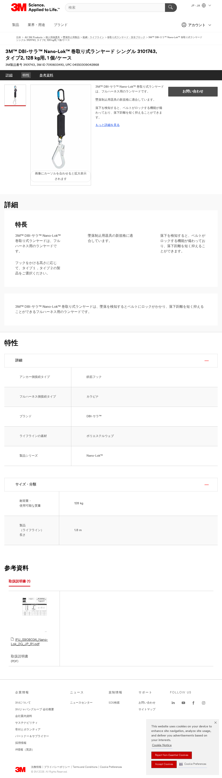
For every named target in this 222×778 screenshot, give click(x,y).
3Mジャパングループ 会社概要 (34, 709)
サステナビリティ (26, 723)
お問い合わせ (147, 702)
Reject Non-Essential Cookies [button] (171, 755)
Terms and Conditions (85, 767)
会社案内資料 (23, 716)
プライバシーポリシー (57, 767)
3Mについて (23, 702)
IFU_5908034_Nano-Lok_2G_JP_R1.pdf (29, 642)
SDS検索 (114, 702)
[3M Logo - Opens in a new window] (35, 7)
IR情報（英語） (24, 749)
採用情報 (20, 743)
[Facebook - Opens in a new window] (193, 703)
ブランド (61, 25)
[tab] (19, 581)
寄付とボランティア (28, 729)
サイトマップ (147, 709)
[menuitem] (9, 75)
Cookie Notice (162, 745)
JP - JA (196, 6)
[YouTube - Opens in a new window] (183, 703)
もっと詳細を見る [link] (107, 125)
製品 (15, 25)
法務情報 (36, 767)
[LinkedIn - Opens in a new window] (173, 703)
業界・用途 (36, 25)
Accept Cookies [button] (164, 764)
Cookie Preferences (111, 767)
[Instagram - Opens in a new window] (203, 703)
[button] (192, 764)
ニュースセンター (81, 702)
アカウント (196, 25)
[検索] (171, 7)
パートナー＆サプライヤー (32, 736)
